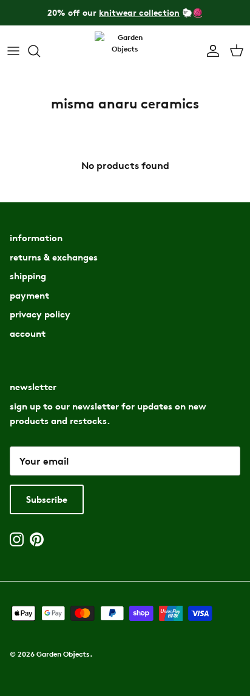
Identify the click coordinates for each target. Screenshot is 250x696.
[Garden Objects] (125, 51)
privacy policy (40, 314)
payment (29, 295)
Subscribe (46, 499)
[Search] (40, 51)
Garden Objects (63, 653)
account (28, 333)
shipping (28, 276)
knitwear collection (139, 12)
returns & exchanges (54, 257)
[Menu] (13, 51)
